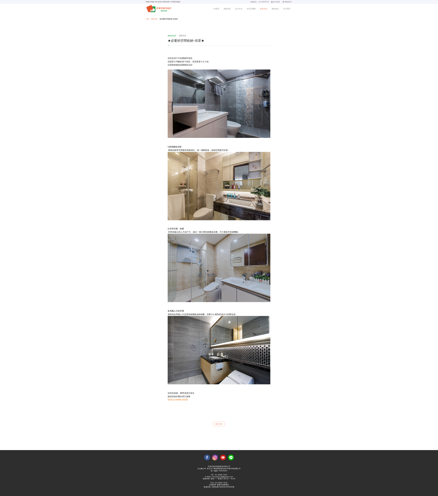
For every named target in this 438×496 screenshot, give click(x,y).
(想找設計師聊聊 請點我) (178, 399)
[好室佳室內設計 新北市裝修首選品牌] (160, 9)
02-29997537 (264, 2)
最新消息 (154, 19)
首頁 (147, 19)
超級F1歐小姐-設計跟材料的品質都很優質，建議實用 (164, 2)
